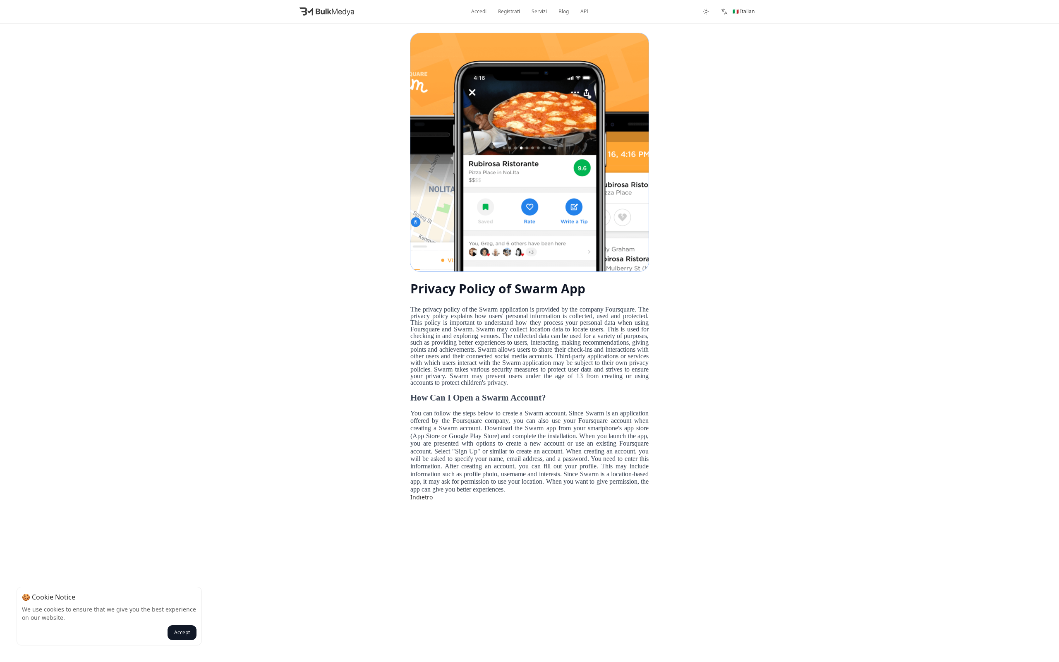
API (584, 11)
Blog (563, 11)
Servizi (539, 11)
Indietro (421, 497)
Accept (182, 632)
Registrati (509, 11)
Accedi (478, 11)
